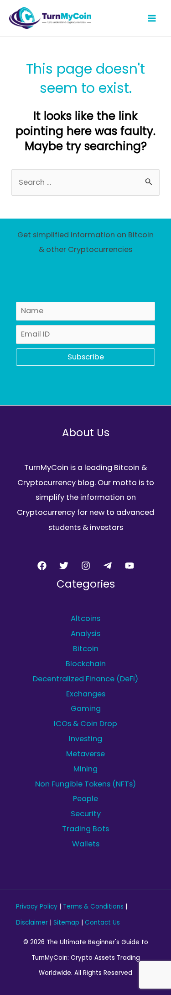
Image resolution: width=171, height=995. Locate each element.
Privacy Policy (36, 906)
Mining (85, 769)
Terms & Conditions (93, 906)
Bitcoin (85, 648)
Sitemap (66, 922)
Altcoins (85, 618)
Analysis (85, 633)
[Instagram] (85, 565)
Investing (85, 738)
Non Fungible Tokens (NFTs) (85, 784)
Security (86, 813)
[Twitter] (63, 565)
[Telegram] (107, 565)
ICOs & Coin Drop (85, 723)
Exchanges (85, 694)
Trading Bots (85, 829)
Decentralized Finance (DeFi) (85, 679)
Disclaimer (32, 922)
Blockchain (86, 663)
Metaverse (85, 754)
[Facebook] (42, 565)
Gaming (86, 708)
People (85, 798)
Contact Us (102, 922)
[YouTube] (129, 565)
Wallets (85, 844)
